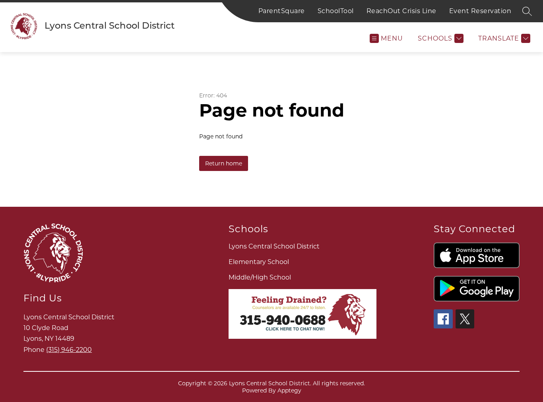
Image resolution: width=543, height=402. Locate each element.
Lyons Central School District (274, 246)
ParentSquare (281, 11)
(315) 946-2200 (69, 349)
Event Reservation (480, 11)
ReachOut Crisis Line (401, 11)
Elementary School (259, 262)
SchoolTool (336, 11)
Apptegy (289, 390)
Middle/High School (260, 277)
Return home (223, 163)
